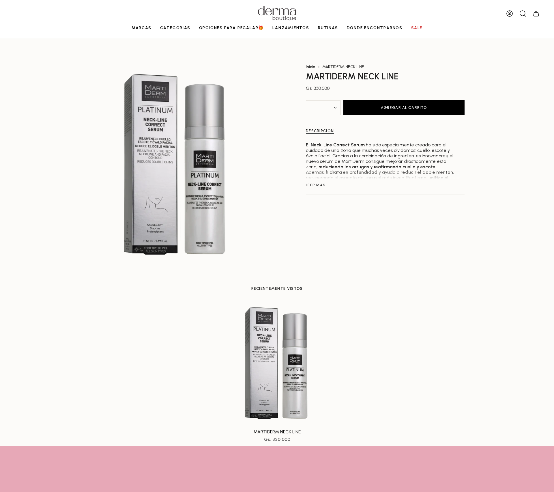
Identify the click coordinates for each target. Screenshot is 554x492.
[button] (141, 28)
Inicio (310, 66)
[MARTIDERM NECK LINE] (277, 363)
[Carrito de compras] (536, 13)
